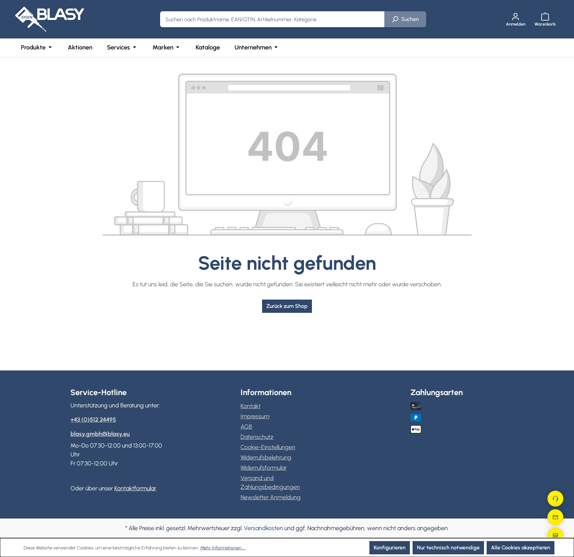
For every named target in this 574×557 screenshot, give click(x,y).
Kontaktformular (135, 488)
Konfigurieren (390, 547)
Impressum (254, 416)
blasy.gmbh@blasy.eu (100, 434)
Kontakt (250, 406)
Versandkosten (263, 528)
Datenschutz (256, 437)
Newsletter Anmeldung (270, 497)
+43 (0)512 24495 (93, 419)
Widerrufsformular (263, 467)
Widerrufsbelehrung (265, 457)
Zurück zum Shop (287, 306)
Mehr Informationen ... (222, 548)
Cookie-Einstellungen (267, 447)
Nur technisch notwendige (448, 547)
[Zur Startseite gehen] (49, 19)
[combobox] (272, 19)
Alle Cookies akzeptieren (520, 547)
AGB (246, 426)
